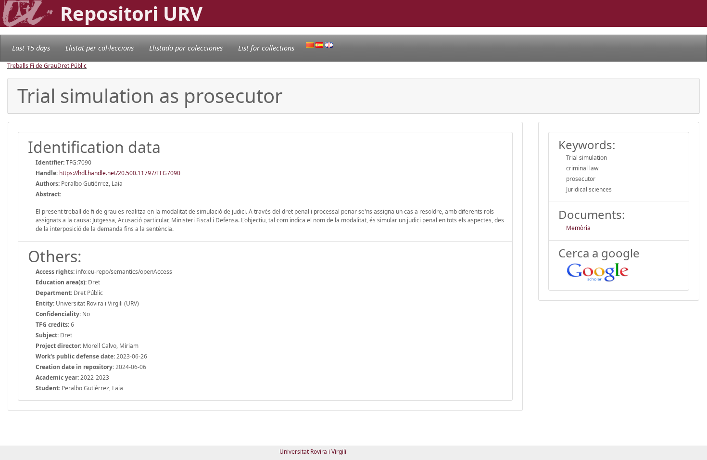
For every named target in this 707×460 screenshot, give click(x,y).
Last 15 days (31, 47)
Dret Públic (72, 66)
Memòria (578, 228)
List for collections (266, 47)
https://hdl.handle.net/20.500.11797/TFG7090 (119, 173)
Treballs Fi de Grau (32, 66)
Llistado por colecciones (186, 47)
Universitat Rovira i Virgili (312, 451)
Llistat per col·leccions (99, 47)
